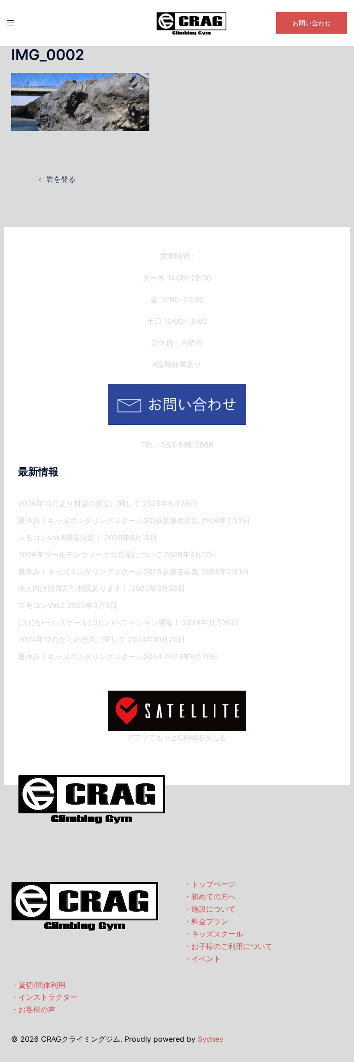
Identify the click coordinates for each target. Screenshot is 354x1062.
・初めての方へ (210, 896)
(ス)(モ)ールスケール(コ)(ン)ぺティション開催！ (99, 622)
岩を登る (61, 179)
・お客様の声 (33, 1009)
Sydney (211, 1039)
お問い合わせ (311, 23)
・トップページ (210, 884)
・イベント (202, 958)
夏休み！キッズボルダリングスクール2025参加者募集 (108, 571)
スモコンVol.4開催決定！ (60, 537)
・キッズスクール (213, 933)
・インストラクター (44, 997)
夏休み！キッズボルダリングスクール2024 (90, 656)
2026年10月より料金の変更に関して (79, 503)
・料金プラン (206, 921)
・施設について (210, 908)
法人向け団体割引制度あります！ (73, 588)
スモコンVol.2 (41, 605)
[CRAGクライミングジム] (191, 22)
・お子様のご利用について (228, 946)
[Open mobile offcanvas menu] (10, 23)
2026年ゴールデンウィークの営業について (90, 554)
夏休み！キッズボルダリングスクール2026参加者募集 (108, 520)
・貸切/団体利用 (38, 985)
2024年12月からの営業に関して (71, 639)
